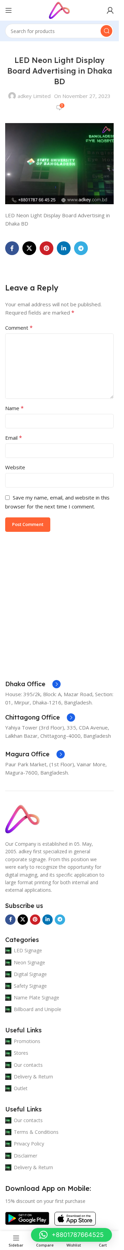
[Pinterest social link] (46, 248)
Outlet (21, 1088)
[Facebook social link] (12, 248)
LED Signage (28, 950)
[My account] (110, 10)
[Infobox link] (33, 684)
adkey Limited (34, 95)
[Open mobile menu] (9, 10)
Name (14, 408)
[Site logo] (59, 9)
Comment (19, 327)
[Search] (106, 31)
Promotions (27, 1041)
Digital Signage (30, 974)
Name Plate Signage (36, 997)
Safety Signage (30, 986)
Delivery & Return (33, 1076)
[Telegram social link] (81, 248)
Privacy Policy (29, 1143)
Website (15, 467)
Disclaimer (25, 1155)
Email (13, 437)
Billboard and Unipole (37, 1009)
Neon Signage (29, 962)
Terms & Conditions (36, 1132)
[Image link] (22, 818)
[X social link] (29, 248)
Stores (21, 1053)
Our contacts (28, 1065)
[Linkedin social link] (64, 248)
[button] (71, 1235)
